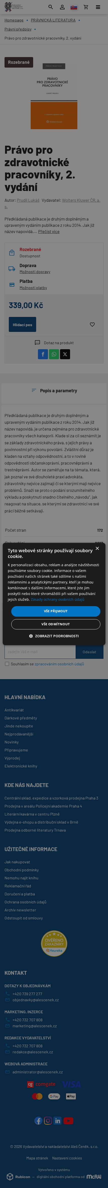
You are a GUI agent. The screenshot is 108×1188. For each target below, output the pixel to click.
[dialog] (54, 594)
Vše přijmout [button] (56, 611)
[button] (54, 636)
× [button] (97, 548)
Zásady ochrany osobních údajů (57, 599)
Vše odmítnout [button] (55, 624)
